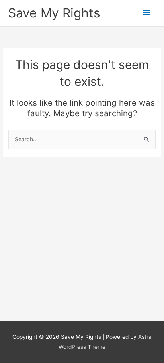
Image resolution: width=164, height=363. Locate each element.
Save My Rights (54, 13)
